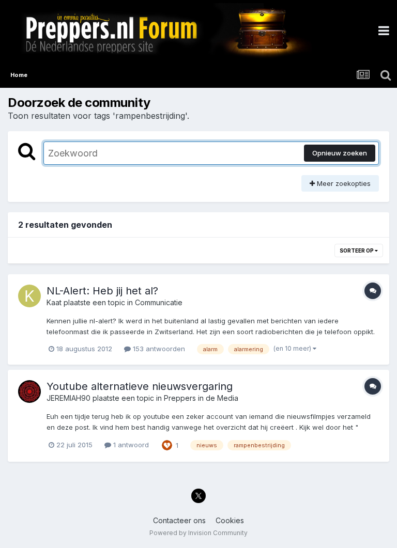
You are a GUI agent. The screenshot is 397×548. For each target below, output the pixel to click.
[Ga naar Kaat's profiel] (29, 296)
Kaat (54, 302)
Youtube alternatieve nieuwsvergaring (140, 386)
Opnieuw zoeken (339, 153)
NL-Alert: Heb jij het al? (102, 291)
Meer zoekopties (343, 183)
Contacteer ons (179, 520)
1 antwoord (130, 445)
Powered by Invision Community (198, 533)
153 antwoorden (158, 349)
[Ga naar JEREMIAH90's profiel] (29, 391)
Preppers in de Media (201, 398)
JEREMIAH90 (68, 398)
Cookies (230, 520)
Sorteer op (357, 250)
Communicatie (158, 302)
